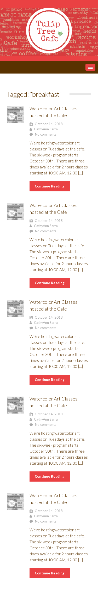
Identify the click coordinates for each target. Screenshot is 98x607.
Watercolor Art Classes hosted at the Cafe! (53, 112)
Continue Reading (50, 186)
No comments (45, 134)
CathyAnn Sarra (46, 129)
